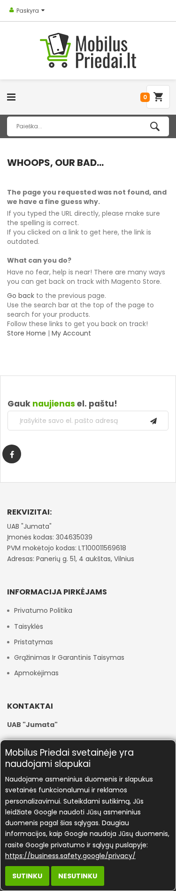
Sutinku (27, 876)
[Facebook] (11, 454)
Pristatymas (33, 642)
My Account (71, 333)
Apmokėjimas (36, 673)
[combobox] (88, 126)
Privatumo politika (43, 610)
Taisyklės (28, 626)
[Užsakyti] (153, 420)
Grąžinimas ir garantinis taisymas (69, 657)
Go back (20, 295)
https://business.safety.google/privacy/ (70, 855)
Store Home (26, 333)
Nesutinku (77, 876)
